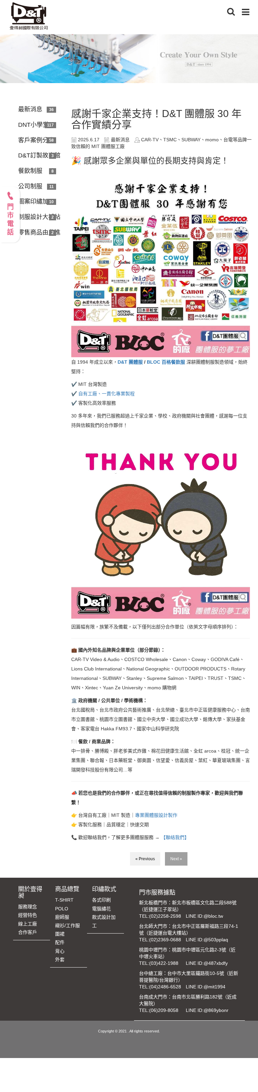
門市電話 (10, 220)
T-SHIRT (64, 900)
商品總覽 (67, 889)
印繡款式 (104, 889)
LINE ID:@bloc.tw (204, 916)
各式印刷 (101, 900)
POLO (61, 908)
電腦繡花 (101, 908)
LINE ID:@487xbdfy (207, 963)
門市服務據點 (157, 892)
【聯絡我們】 (174, 837)
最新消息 (30, 109)
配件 (59, 942)
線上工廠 (27, 923)
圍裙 (59, 934)
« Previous (145, 859)
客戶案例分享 (36, 140)
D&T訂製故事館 (39, 155)
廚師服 (62, 917)
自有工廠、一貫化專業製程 (106, 393)
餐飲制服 (30, 171)
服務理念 (27, 906)
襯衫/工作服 (67, 925)
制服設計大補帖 (39, 217)
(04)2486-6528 (165, 986)
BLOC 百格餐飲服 (165, 362)
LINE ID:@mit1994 (205, 986)
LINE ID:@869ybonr (207, 1010)
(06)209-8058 (163, 1010)
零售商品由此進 (39, 232)
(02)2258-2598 (165, 916)
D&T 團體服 (130, 362)
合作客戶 (27, 932)
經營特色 (27, 915)
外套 (59, 959)
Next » (176, 859)
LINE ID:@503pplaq (207, 939)
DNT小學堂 (33, 124)
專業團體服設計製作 (156, 815)
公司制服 (30, 186)
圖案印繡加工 (36, 201)
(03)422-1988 (163, 963)
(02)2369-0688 (165, 939)
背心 (59, 951)
